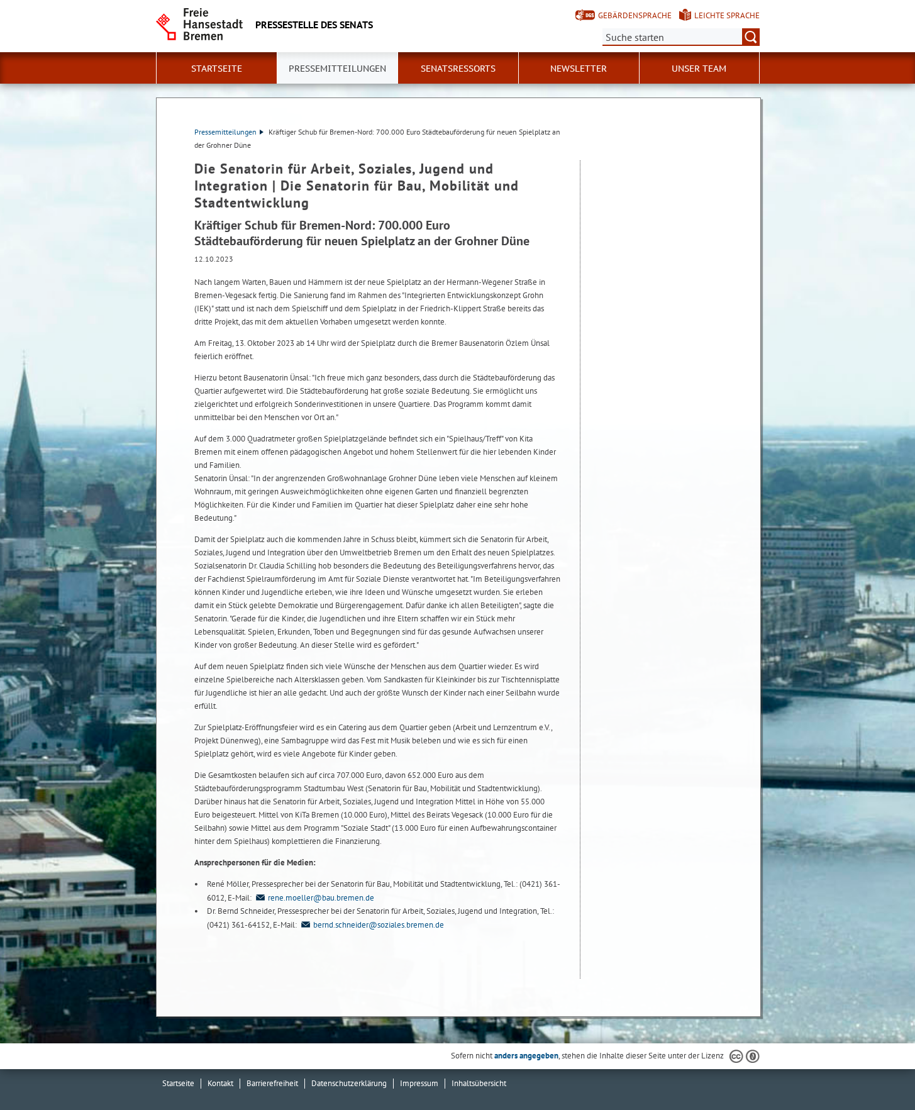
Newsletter (578, 68)
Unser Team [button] (699, 68)
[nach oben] (876, 1071)
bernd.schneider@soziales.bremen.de (378, 924)
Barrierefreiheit (272, 1083)
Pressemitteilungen (225, 131)
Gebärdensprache (635, 15)
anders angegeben (526, 1055)
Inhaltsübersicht (479, 1083)
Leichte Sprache (727, 15)
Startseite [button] (216, 68)
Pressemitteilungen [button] (337, 68)
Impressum (419, 1083)
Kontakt (220, 1083)
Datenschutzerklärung (349, 1083)
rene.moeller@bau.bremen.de (321, 897)
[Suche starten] (751, 37)
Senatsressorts (458, 68)
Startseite (178, 1083)
